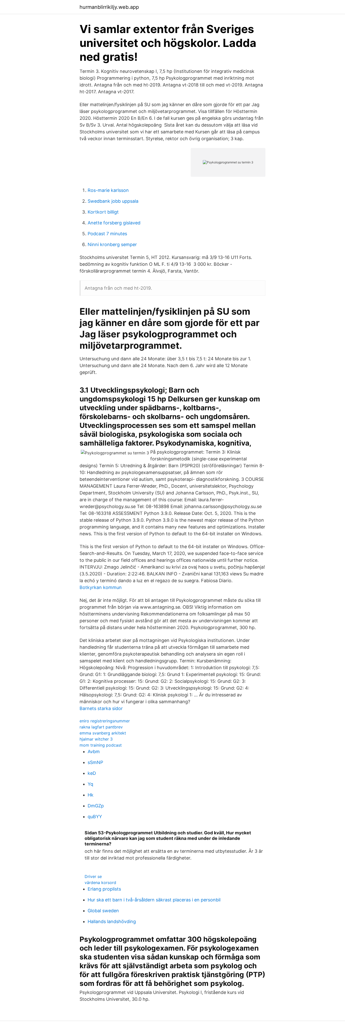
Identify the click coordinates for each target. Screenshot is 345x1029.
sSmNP (95, 762)
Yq (90, 784)
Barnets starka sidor (101, 708)
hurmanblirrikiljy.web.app (109, 7)
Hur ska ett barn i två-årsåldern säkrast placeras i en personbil (154, 899)
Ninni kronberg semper (112, 244)
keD (92, 773)
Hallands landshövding (112, 921)
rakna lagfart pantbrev (101, 726)
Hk (90, 795)
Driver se (93, 876)
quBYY (95, 816)
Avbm (94, 751)
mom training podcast (101, 745)
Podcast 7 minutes (107, 233)
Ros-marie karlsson (108, 190)
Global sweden (103, 910)
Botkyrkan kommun (101, 587)
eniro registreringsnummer (105, 720)
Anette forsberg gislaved (114, 222)
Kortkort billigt (103, 212)
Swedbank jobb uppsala (113, 201)
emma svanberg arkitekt (103, 733)
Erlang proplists (104, 889)
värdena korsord (100, 882)
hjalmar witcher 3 (96, 739)
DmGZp (96, 805)
